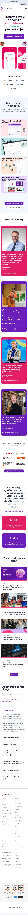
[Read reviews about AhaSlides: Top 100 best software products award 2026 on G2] (14, 888)
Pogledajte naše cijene (14, 207)
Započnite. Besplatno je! (14, 36)
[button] (25, 8)
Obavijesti (5, 583)
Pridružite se (23, 4)
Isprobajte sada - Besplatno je (14, 203)
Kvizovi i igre (6, 660)
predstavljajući (7, 610)
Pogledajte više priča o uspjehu (14, 471)
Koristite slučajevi (8, 635)
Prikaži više (14, 675)
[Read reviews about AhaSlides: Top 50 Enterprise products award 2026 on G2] (7, 888)
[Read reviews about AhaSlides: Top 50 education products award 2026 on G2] (20, 888)
